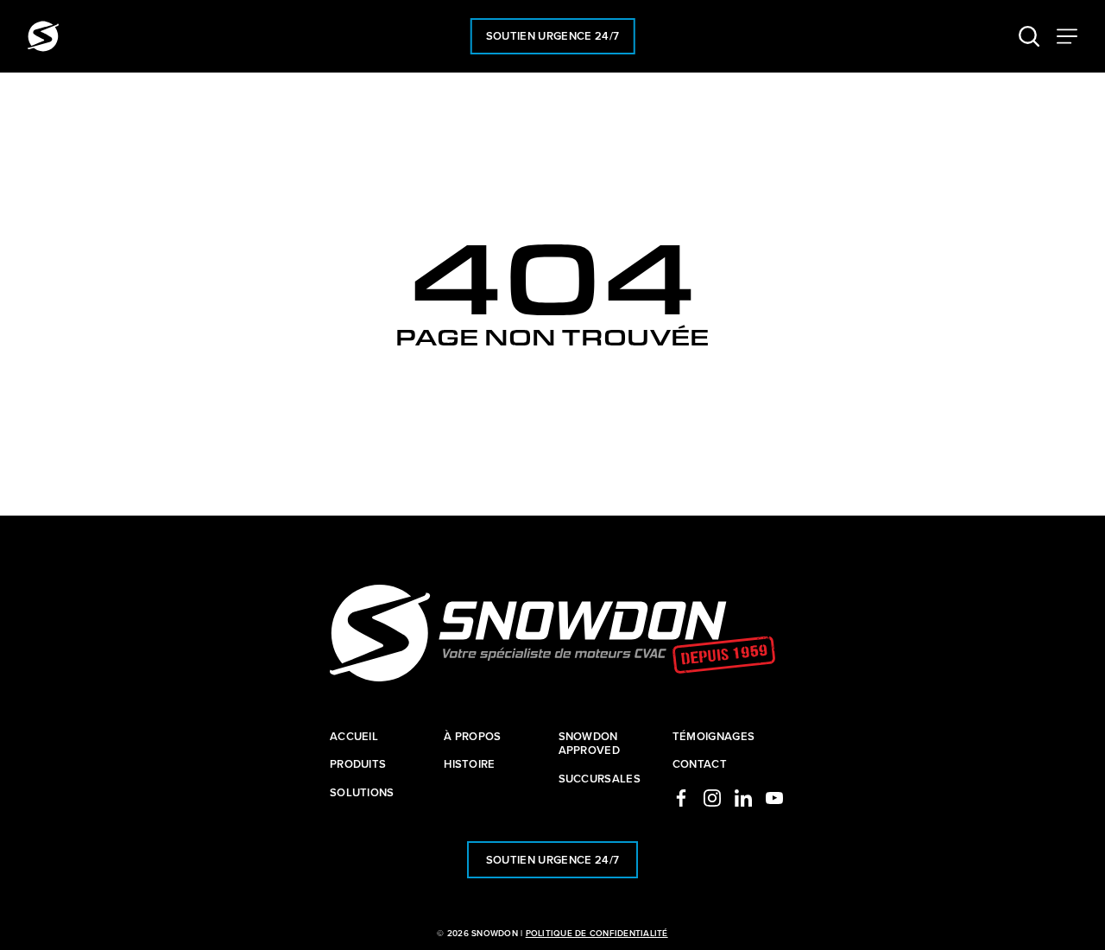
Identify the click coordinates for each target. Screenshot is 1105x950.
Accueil (354, 736)
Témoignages (713, 736)
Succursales (600, 778)
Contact (699, 764)
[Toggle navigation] (1067, 36)
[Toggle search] (1029, 36)
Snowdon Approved (590, 743)
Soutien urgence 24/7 (553, 36)
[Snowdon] (43, 36)
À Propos (473, 736)
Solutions (362, 792)
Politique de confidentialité (597, 933)
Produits (358, 764)
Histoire (470, 764)
